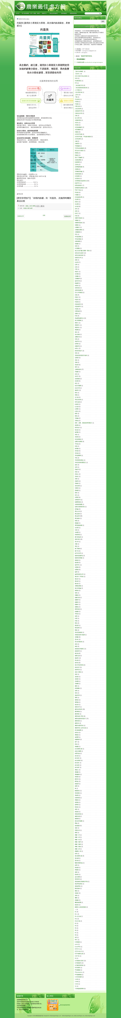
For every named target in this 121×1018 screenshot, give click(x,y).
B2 (75, 923)
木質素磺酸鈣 (78, 127)
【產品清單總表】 (53, 13)
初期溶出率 (78, 257)
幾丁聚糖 (77, 548)
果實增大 (77, 327)
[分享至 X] (40, 206)
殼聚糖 (77, 569)
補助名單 (77, 707)
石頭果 (77, 199)
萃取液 (77, 613)
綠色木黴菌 (78, 751)
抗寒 (76, 264)
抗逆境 (77, 262)
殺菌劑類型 (78, 502)
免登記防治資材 (79, 253)
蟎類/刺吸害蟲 (79, 863)
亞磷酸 (77, 276)
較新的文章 (21, 216)
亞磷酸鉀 (77, 278)
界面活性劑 (78, 399)
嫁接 (76, 646)
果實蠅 (77, 329)
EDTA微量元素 (79, 953)
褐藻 (76, 809)
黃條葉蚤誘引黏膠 (80, 634)
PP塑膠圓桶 (78, 974)
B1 (75, 911)
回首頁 (17, 13)
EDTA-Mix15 (78, 951)
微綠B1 (77, 658)
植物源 (77, 560)
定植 (76, 295)
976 (76, 83)
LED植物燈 (78, 963)
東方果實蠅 (78, 320)
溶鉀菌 (77, 681)
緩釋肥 (77, 804)
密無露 (77, 490)
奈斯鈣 (77, 285)
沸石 (76, 332)
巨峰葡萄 (77, 162)
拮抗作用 (77, 388)
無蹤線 (77, 590)
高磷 (76, 478)
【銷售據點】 (64, 13)
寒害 (76, 546)
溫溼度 (77, 676)
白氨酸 (77, 194)
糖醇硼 (77, 818)
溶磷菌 (77, 683)
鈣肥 (28, 208)
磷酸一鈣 (77, 835)
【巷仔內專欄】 (79, 71)
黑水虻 (77, 639)
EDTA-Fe (77, 949)
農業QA (77, 723)
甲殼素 (77, 192)
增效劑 (77, 795)
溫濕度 (77, 679)
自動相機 (77, 241)
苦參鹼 (77, 418)
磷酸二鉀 (77, 849)
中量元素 (77, 106)
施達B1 (77, 390)
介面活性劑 (78, 108)
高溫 (76, 472)
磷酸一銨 (77, 839)
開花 (76, 623)
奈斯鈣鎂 (77, 288)
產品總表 (77, 518)
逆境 (76, 467)
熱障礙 (77, 802)
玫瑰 (76, 339)
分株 (76, 115)
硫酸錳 (77, 607)
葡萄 (76, 697)
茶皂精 (77, 453)
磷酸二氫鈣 (78, 842)
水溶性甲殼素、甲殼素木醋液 (83, 136)
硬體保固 (77, 609)
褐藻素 (77, 811)
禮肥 (76, 872)
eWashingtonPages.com (55, 1015)
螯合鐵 (77, 860)
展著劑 (77, 425)
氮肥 (76, 572)
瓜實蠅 (77, 169)
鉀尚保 (77, 732)
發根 (76, 593)
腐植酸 (77, 772)
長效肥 (77, 364)
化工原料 (77, 118)
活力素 (77, 397)
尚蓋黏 (77, 309)
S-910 (76, 984)
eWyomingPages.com (90, 1015)
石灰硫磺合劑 (78, 197)
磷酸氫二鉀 (78, 851)
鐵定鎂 (77, 905)
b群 (76, 937)
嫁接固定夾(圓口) (79, 648)
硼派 (76, 686)
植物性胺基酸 (78, 558)
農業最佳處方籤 (39, 1015)
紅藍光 (77, 411)
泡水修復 (77, 334)
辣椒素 (77, 776)
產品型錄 (77, 513)
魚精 (76, 530)
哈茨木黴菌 (78, 385)
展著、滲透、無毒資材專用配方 (83, 423)
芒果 (76, 269)
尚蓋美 (25, 208)
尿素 (76, 260)
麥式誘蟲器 (78, 537)
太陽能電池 (78, 120)
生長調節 (77, 176)
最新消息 (77, 539)
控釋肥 (77, 497)
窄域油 (77, 444)
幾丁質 (77, 551)
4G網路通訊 (78, 80)
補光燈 (77, 704)
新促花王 (77, 667)
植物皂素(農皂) (79, 555)
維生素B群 (78, 760)
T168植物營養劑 (79, 988)
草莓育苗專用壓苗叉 (80, 462)
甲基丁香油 (78, 190)
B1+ (76, 914)
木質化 (77, 122)
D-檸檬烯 (77, 942)
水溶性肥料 (78, 139)
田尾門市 (77, 183)
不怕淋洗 (77, 99)
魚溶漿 (77, 527)
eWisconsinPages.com (79, 1015)
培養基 (77, 488)
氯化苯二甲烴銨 (79, 576)
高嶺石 (77, 476)
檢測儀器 (77, 825)
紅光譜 (77, 406)
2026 (76, 78)
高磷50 (77, 481)
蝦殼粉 (77, 807)
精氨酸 (77, 746)
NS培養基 (77, 967)
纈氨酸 (77, 900)
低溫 (76, 246)
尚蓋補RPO (78, 306)
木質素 (77, 125)
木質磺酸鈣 (78, 129)
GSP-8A (77, 956)
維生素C (77, 762)
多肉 (76, 208)
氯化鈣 (77, 579)
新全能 (77, 660)
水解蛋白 (77, 143)
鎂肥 (31, 208)
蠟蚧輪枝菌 (78, 902)
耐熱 (76, 416)
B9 (75, 935)
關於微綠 (77, 888)
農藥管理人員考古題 (80, 728)
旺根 (76, 315)
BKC (76, 939)
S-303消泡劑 (78, 977)
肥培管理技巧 (78, 350)
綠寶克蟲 (77, 753)
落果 (76, 690)
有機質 (77, 225)
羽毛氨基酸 (78, 236)
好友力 (77, 213)
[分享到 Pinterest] (43, 206)
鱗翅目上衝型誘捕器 (80, 907)
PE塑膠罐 (77, 970)
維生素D (77, 765)
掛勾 (76, 495)
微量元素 (77, 655)
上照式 (77, 94)
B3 (75, 925)
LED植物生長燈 (79, 960)
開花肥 (77, 625)
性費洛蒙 (77, 311)
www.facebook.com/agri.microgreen (93, 62)
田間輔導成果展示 (80, 188)
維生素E (77, 767)
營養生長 (77, 830)
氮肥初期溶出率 (79, 574)
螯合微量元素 (78, 856)
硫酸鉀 (77, 600)
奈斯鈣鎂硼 (78, 290)
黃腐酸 (77, 637)
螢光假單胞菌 (78, 821)
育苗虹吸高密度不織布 (81, 355)
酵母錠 (77, 781)
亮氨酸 (77, 371)
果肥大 (77, 323)
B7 (75, 932)
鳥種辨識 (77, 534)
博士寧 (77, 541)
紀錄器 (77, 404)
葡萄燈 (77, 700)
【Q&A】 (77, 73)
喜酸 (76, 544)
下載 (76, 97)
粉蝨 (76, 446)
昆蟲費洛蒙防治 (79, 318)
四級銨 (77, 155)
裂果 (76, 616)
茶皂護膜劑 (78, 455)
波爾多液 (77, 336)
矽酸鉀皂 (77, 346)
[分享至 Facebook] (42, 206)
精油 (76, 744)
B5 (75, 928)
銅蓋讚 (77, 783)
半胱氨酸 (77, 146)
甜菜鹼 (77, 509)
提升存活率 (78, 553)
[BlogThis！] (38, 206)
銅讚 (76, 786)
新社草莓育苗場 (79, 665)
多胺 (76, 211)
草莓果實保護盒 (79, 460)
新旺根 (77, 662)
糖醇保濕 (77, 816)
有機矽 (77, 220)
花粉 (76, 360)
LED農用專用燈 (79, 965)
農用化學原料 (78, 709)
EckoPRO (77, 946)
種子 (76, 742)
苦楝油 (77, 420)
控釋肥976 (78, 499)
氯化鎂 (77, 583)
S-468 (76, 981)
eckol (76, 944)
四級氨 (77, 153)
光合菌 (77, 204)
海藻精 (77, 437)
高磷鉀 (77, 483)
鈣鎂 (76, 620)
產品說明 (77, 516)
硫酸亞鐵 (77, 597)
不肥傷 (77, 101)
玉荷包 (77, 164)
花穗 (76, 362)
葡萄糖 (77, 702)
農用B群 (77, 714)
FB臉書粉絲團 (80, 62)
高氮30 (77, 469)
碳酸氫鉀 (77, 739)
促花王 (77, 376)
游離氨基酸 (78, 586)
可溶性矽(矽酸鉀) (79, 148)
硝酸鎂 (77, 595)
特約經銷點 (78, 439)
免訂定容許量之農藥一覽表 (82, 250)
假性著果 (77, 485)
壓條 (76, 823)
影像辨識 (77, 797)
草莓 (76, 458)
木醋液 (77, 132)
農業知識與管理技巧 (80, 718)
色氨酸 (77, 243)
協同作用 (77, 281)
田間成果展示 (78, 185)
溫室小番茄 (78, 672)
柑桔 (76, 392)
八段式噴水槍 (78, 92)
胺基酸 (77, 448)
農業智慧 (77, 721)
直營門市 (77, 341)
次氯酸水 (77, 227)
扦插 (76, 215)
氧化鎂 (77, 430)
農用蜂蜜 (77, 711)
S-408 (76, 979)
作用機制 (77, 248)
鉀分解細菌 (78, 730)
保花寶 (77, 381)
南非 (76, 383)
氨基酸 (77, 432)
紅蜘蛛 (77, 409)
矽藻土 (77, 348)
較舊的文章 (67, 216)
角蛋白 (77, 271)
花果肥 (77, 357)
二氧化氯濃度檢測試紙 (81, 87)
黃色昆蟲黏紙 (78, 632)
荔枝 (76, 464)
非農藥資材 (78, 369)
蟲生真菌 (77, 877)
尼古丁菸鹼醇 (78, 157)
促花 (76, 374)
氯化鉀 (77, 581)
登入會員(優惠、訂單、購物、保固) (31, 13)
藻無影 (77, 893)
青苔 (76, 367)
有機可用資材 (78, 218)
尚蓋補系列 (78, 304)
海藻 (76, 434)
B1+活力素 (78, 916)
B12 (76, 918)
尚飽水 (77, 297)
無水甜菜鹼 (78, 588)
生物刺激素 (78, 174)
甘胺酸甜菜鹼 (78, 171)
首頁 (44, 215)
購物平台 (44, 13)
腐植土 (77, 769)
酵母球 (77, 779)
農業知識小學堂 (79, 716)
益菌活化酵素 (78, 441)
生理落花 (77, 178)
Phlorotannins (78, 972)
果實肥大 (77, 325)
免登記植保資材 (79, 255)
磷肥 (76, 832)
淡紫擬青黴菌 (78, 504)
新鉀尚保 (77, 669)
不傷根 (77, 104)
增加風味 (77, 793)
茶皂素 (77, 451)
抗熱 (76, 267)
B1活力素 (77, 921)
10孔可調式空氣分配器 (81, 76)
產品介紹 (77, 511)
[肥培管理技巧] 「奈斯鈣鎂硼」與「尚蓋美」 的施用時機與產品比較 (44, 199)
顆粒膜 (77, 867)
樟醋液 (77, 800)
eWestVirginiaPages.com (67, 1015)
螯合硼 (77, 858)
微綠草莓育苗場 (86, 56)
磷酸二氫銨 (78, 846)
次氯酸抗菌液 (78, 229)
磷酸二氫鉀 (78, 844)
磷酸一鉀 (77, 837)
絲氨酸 (77, 611)
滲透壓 (77, 737)
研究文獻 (77, 402)
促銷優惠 (77, 378)
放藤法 (77, 313)
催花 (76, 644)
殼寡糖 (77, 567)
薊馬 (76, 853)
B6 (75, 930)
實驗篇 (77, 735)
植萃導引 (77, 565)
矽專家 (77, 343)
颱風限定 (77, 790)
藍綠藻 (77, 874)
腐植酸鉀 (77, 774)
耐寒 (76, 413)
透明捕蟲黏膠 (78, 525)
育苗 (76, 353)
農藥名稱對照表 (79, 725)
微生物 (77, 653)
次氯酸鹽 (77, 232)
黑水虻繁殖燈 (78, 641)
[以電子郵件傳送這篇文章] (36, 206)
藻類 (76, 895)
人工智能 (77, 90)
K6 (75, 958)
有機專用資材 (78, 222)
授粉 (76, 492)
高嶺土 (77, 474)
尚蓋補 (77, 302)
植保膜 (77, 562)
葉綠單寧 (77, 695)
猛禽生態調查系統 (80, 506)
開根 (76, 630)
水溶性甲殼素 (78, 134)
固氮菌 (77, 283)
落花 (76, 693)
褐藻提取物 (78, 814)
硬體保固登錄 (73, 13)
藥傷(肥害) (78, 886)
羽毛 (76, 234)
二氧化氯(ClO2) (79, 85)
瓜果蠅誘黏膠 (78, 167)
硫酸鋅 (77, 604)
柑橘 (76, 395)
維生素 (77, 756)
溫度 (76, 674)
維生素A (77, 758)
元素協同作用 (78, 111)
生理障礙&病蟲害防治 (81, 180)
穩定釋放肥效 (78, 884)
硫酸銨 (77, 602)
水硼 (76, 141)
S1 (75, 986)
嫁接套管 (77, 651)
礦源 (76, 891)
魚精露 (77, 532)
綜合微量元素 (78, 748)
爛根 (76, 897)
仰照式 (77, 201)
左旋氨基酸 (78, 160)
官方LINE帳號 (79, 292)
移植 (76, 520)
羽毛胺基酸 (78, 239)
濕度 (76, 828)
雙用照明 (77, 879)
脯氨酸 (77, 523)
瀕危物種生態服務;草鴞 (81, 881)
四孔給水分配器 (79, 150)
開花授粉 (77, 627)
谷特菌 (77, 274)
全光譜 (77, 206)
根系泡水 (77, 427)
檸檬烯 (77, 870)
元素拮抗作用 (78, 113)
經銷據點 (77, 688)
